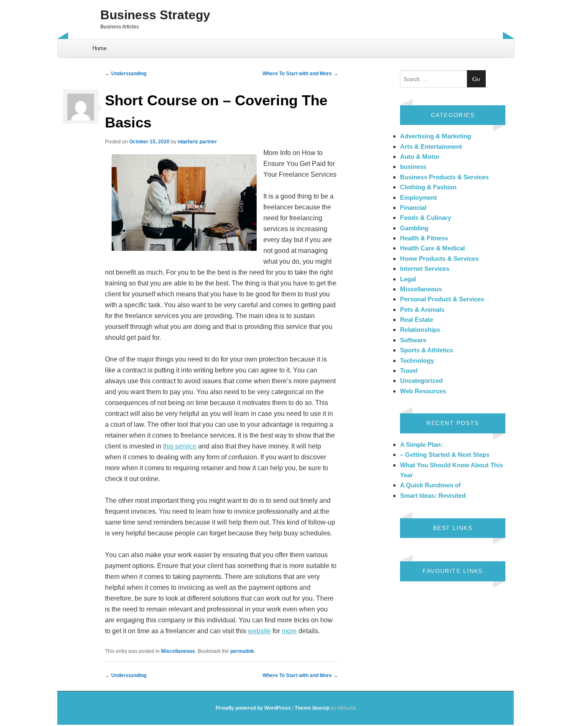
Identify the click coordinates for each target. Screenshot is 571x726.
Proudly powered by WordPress (253, 708)
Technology (417, 360)
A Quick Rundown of (430, 485)
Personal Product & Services (442, 299)
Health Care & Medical (432, 248)
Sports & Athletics (426, 350)
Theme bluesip (312, 708)
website (259, 630)
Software (413, 340)
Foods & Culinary (425, 217)
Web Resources (423, 391)
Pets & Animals (422, 309)
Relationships (420, 329)
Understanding (125, 73)
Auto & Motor (420, 156)
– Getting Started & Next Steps (444, 454)
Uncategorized (421, 380)
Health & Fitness (424, 238)
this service (179, 446)
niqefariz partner (197, 142)
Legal (408, 279)
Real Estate (416, 319)
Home (99, 48)
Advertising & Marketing (435, 136)
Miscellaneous (178, 651)
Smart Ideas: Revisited (433, 495)
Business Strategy (155, 15)
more (289, 630)
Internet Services (424, 268)
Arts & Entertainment (431, 146)
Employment (418, 197)
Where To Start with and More (300, 73)
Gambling (414, 228)
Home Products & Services (439, 258)
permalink (242, 651)
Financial (413, 207)
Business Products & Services (444, 177)
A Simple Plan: (421, 444)
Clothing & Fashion (428, 187)
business (413, 166)
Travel (409, 370)
